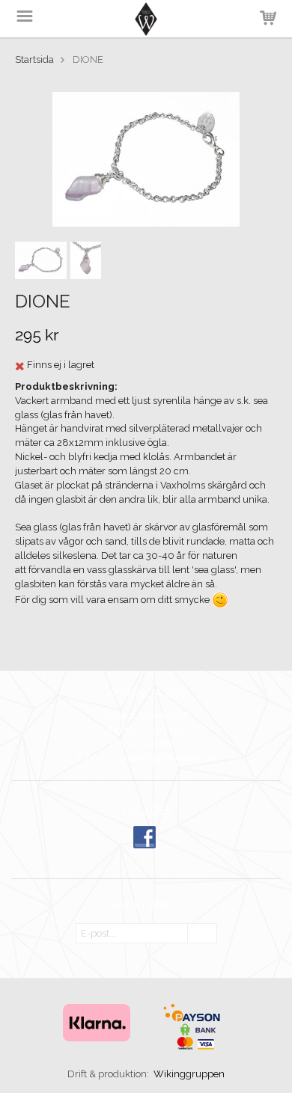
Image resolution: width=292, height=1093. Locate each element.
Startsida (34, 59)
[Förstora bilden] (146, 159)
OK (202, 934)
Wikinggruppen (189, 1074)
